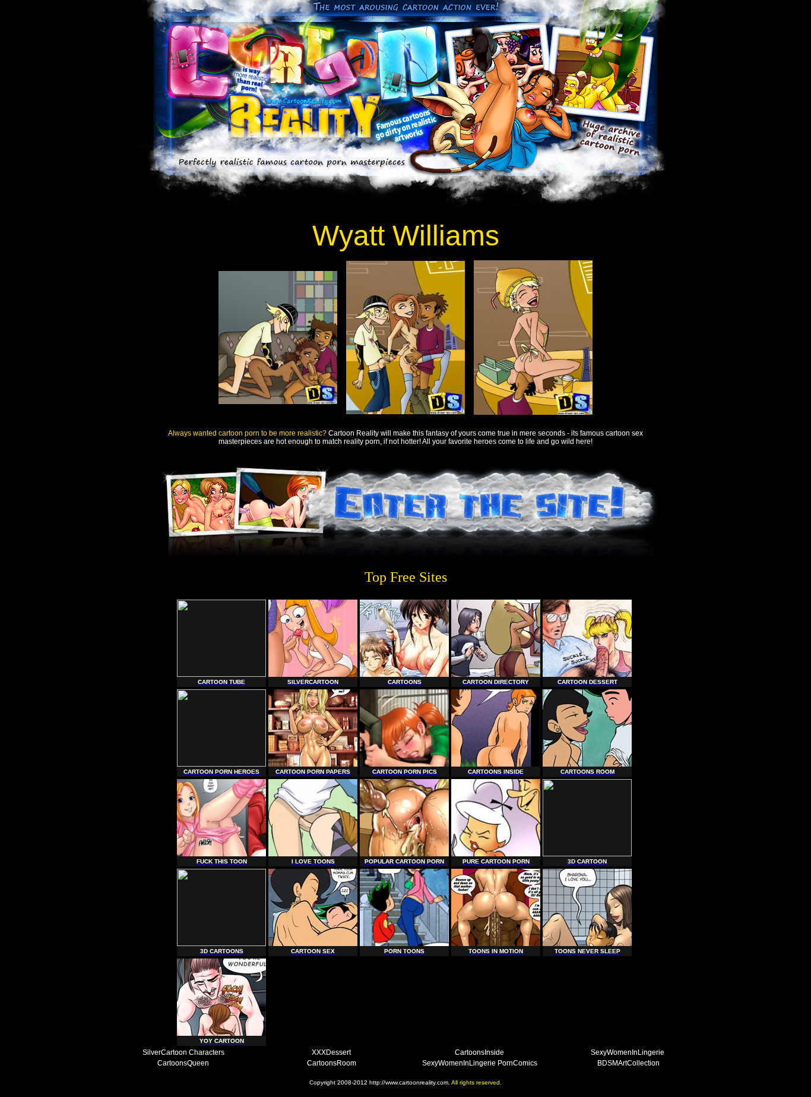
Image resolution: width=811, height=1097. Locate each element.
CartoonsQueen (183, 1063)
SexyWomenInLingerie (627, 1052)
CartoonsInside (479, 1052)
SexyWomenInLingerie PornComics (479, 1063)
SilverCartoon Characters (183, 1052)
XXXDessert (331, 1052)
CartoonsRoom (331, 1063)
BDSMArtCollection (628, 1063)
